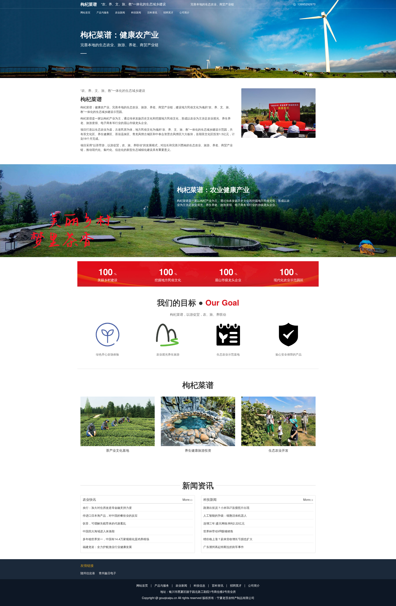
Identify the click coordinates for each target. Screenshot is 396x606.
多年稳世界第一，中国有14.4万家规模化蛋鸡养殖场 (116, 539)
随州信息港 (87, 573)
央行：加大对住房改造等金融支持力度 (107, 508)
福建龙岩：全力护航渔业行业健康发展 (107, 547)
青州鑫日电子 (107, 573)
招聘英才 (168, 12)
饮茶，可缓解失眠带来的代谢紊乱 (104, 523)
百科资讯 (152, 12)
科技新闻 (136, 12)
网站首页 (85, 12)
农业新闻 (120, 12)
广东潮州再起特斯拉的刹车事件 (223, 547)
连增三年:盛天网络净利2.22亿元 (224, 523)
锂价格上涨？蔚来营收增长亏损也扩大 (227, 539)
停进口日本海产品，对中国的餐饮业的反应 (110, 515)
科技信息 (199, 585)
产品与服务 (103, 12)
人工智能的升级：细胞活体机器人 (225, 515)
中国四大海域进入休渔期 (98, 531)
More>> (188, 499)
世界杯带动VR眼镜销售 (218, 531)
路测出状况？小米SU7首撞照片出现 (226, 508)
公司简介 (184, 12)
